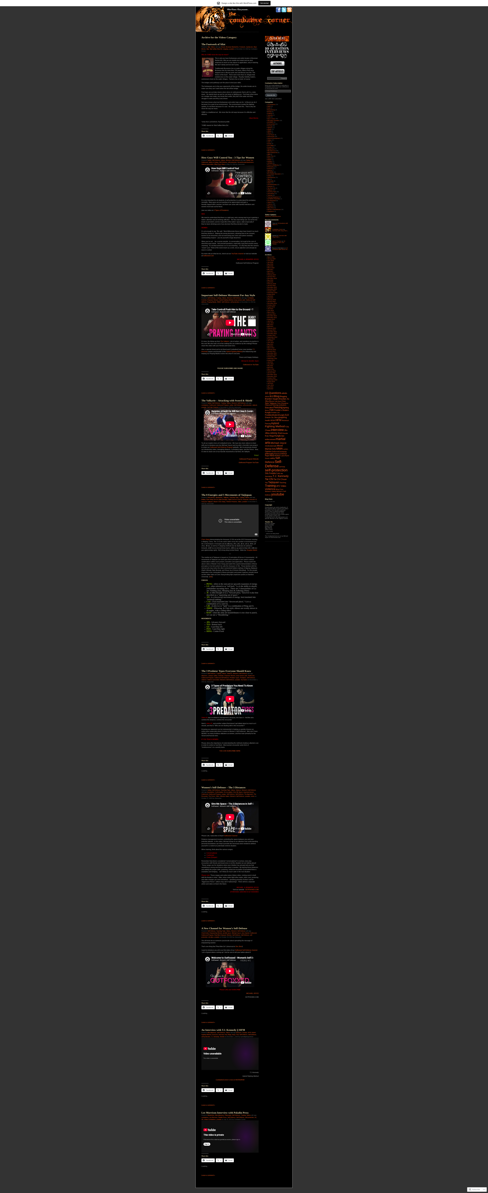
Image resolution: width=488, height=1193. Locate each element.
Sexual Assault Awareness (245, 162)
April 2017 (270, 271)
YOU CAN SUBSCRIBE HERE (229, 751)
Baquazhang (271, 109)
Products (270, 168)
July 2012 (270, 340)
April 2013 (270, 326)
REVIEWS (270, 172)
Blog (276, 396)
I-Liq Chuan (270, 134)
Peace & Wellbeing (273, 165)
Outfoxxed (204, 162)
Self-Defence (231, 794)
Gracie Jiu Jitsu (271, 417)
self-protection (232, 162)
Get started (264, 3)
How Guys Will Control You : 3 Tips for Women (227, 157)
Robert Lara (280, 456)
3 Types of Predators (221, 210)
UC (256, 1117)
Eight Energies (223, 499)
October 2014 (271, 305)
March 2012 (270, 348)
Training (218, 298)
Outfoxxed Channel (230, 836)
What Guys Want (219, 164)
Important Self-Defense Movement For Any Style (228, 295)
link (211, 577)
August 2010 (271, 381)
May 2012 (270, 344)
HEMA (269, 131)
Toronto (222, 1036)
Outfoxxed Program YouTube (249, 462)
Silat (209, 47)
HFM (249, 1032)
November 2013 (272, 317)
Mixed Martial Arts (272, 152)
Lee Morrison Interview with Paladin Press (225, 1112)
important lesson (248, 792)
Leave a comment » (208, 150)
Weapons (270, 206)
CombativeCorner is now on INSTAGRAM (230, 1080)
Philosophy (228, 1115)
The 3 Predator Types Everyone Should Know (226, 671)
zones (253, 796)
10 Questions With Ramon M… (280, 248)
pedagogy (283, 451)
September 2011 (272, 358)
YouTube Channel (212, 407)
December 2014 (272, 303)
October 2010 (271, 378)
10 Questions (271, 104)
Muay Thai (235, 1034)
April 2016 (270, 282)
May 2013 (270, 324)
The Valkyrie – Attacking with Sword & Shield (226, 400)
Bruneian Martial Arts (232, 47)
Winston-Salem (224, 796)
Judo (268, 142)
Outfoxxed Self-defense (221, 677)
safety (231, 405)
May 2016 (270, 280)
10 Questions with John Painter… (278, 242)
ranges (224, 794)
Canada (244, 1032)
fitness (267, 410)
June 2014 (270, 310)
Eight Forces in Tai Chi (235, 499)
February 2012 (271, 349)
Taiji (266, 482)
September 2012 (272, 337)
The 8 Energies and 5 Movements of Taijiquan (226, 494)
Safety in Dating (213, 162)
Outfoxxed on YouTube (251, 365)
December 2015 (272, 287)
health (267, 420)
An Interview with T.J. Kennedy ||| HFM (223, 1029)
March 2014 (270, 312)
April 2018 (270, 266)
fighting (286, 408)
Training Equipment (273, 197)
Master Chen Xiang (219, 501)
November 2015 (272, 289)
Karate (269, 143)
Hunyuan (245, 499)
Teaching (282, 483)
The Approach (248, 794)
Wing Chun (270, 207)
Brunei (223, 47)
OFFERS (270, 163)
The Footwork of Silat (213, 44)
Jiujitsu (269, 140)
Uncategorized (271, 200)
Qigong (269, 170)
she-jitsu (211, 937)
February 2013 (271, 328)
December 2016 (272, 278)
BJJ (271, 396)
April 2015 (270, 298)
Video (239, 501)
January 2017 (271, 276)
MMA (268, 154)
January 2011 (271, 372)
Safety (209, 160)
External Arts (271, 124)
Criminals (221, 675)
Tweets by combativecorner (273, 216)
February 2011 (271, 371)
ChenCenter (205, 933)
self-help (282, 467)
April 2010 (270, 388)
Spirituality (270, 181)
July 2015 (270, 296)
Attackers (204, 675)
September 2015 (272, 292)
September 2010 (272, 380)
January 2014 (271, 314)
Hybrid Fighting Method (226, 300)
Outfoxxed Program (223, 405)
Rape (267, 456)
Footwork (242, 47)
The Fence (211, 796)
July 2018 (270, 262)
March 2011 (270, 369)
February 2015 (271, 299)
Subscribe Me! (271, 95)
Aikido (269, 106)
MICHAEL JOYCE (252, 993)
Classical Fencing (271, 405)
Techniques (270, 193)
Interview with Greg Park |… (280, 230)
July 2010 (270, 383)
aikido (284, 393)
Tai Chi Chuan (280, 479)
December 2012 (272, 331)
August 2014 (271, 307)
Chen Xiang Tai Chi (212, 499)
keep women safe (239, 300)
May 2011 (270, 365)
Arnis (268, 108)
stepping (225, 49)
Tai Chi (269, 479)
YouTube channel (237, 254)
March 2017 (270, 273)
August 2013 (271, 319)
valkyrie (254, 405)
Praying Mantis (211, 302)
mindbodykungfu (271, 446)
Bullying (269, 113)
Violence (229, 673)
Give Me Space (238, 792)
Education (269, 408)
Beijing (203, 499)
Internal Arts (211, 497)
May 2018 (270, 264)
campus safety (212, 675)
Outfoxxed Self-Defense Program (221, 447)
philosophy (269, 454)
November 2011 (272, 355)
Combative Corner (277, 229)
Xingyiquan (270, 211)
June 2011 (270, 364)
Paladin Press (222, 1117)
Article (267, 396)
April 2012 (270, 346)
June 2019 (270, 260)
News (269, 158)
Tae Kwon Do (271, 188)
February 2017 (271, 275)
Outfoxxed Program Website (249, 459)
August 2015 (271, 294)
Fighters (269, 127)
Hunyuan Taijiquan (207, 501)
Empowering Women (216, 933)
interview (221, 1034)
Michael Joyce (236, 933)
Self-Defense (216, 160)
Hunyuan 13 (253, 499)
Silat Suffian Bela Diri (216, 49)
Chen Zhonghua (282, 403)
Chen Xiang (205, 539)
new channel (245, 933)
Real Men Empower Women (223, 935)
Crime (269, 117)
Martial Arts (219, 497)
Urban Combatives (210, 1119)
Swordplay (268, 476)
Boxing (269, 111)
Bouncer (238, 1032)
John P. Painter (276, 241)
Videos (213, 47)
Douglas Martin (252, 550)
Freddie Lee (275, 412)
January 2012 (271, 351)
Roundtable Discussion (274, 174)
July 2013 (270, 321)
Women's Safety (270, 491)
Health (269, 129)
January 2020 (271, 259)
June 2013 (270, 323)
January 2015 (271, 301)
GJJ (287, 414)
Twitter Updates (270, 215)
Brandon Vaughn (272, 399)
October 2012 (271, 335)
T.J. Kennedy (215, 1036)
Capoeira (270, 115)
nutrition (285, 449)
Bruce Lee (273, 401)
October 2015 (271, 291)
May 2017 (270, 269)
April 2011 (270, 367)
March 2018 (270, 267)
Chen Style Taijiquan (275, 402)
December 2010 (272, 374)
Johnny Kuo (276, 433)
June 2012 (270, 342)
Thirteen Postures (231, 501)
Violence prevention (207, 164)
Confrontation (219, 792)
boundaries (210, 792)
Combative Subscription (273, 83)
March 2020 (270, 257)
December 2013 (272, 315)
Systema (269, 186)
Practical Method (280, 454)
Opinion (268, 451)
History (269, 133)
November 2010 (272, 376)
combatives (205, 405)
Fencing (269, 126)
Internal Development (273, 138)
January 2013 (271, 330)
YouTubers (244, 679)
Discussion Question (273, 120)
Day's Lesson (271, 118)
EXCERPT (270, 122)
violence (204, 679)
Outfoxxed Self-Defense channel (246, 950)
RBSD (219, 302)
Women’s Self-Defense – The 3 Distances (223, 787)
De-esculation (228, 792)
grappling (282, 417)
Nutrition (269, 161)
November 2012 (272, 333)
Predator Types (234, 677)
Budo (279, 401)
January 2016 (271, 285)
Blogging (283, 396)
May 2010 (270, 387)
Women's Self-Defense (233, 160)
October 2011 (271, 356)
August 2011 (271, 360)
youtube (231, 49)
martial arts (249, 47)
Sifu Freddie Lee (272, 473)
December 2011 (272, 353)
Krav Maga (228, 1034)
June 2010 (270, 385)
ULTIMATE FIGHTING (273, 198)
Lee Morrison (213, 1117)
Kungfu (269, 147)
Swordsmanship (272, 184)
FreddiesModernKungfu (274, 415)
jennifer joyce (227, 933)
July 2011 (270, 362)
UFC (278, 486)
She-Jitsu (238, 946)
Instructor (215, 1034)
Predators (243, 677)
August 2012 (271, 339)
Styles (269, 182)
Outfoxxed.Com (208, 256)
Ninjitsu (269, 159)
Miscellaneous (212, 1032)
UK (202, 1119)
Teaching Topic (234, 497)
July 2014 (270, 308)
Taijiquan (226, 497)
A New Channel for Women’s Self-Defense (224, 928)
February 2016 (271, 283)
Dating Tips (249, 160)
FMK (271, 410)
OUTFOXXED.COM (252, 890)
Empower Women (212, 300)
